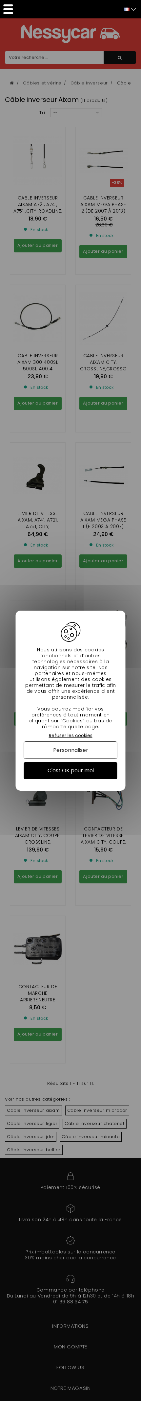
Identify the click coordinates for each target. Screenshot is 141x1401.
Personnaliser (70, 750)
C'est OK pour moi (71, 770)
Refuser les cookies (70, 735)
